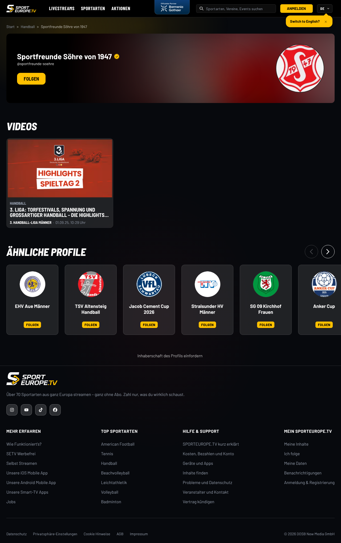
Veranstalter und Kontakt (206, 492)
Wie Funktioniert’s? (24, 444)
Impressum (139, 534)
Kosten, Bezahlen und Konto (208, 453)
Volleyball (109, 492)
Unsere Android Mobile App (31, 482)
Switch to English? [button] (305, 21)
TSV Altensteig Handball (91, 309)
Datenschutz (16, 534)
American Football (117, 444)
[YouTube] (26, 409)
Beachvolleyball (115, 472)
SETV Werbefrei (20, 453)
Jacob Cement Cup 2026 (149, 309)
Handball (28, 26)
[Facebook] (55, 409)
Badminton (111, 501)
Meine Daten (295, 463)
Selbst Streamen (21, 463)
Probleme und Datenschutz (207, 482)
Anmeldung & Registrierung (309, 482)
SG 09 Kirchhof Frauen (265, 309)
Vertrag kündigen (198, 501)
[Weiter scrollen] (328, 251)
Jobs (10, 501)
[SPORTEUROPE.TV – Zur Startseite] (21, 8)
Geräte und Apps (198, 463)
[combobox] (239, 8)
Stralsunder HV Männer (208, 309)
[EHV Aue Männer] (32, 284)
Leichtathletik (114, 482)
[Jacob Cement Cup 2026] (149, 284)
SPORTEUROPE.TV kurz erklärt (211, 444)
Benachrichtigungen (303, 472)
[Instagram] (12, 409)
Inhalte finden (195, 472)
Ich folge (292, 453)
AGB (120, 534)
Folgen (31, 79)
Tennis (107, 453)
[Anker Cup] (324, 284)
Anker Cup (324, 306)
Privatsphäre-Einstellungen (55, 534)
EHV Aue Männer (32, 306)
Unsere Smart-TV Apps (27, 492)
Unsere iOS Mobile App (27, 472)
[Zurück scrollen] (311, 251)
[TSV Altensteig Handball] (91, 284)
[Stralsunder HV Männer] (207, 284)
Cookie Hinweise (97, 534)
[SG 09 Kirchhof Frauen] (266, 284)
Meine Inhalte (296, 444)
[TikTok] (40, 409)
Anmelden (296, 8)
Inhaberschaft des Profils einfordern (170, 355)
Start (10, 26)
